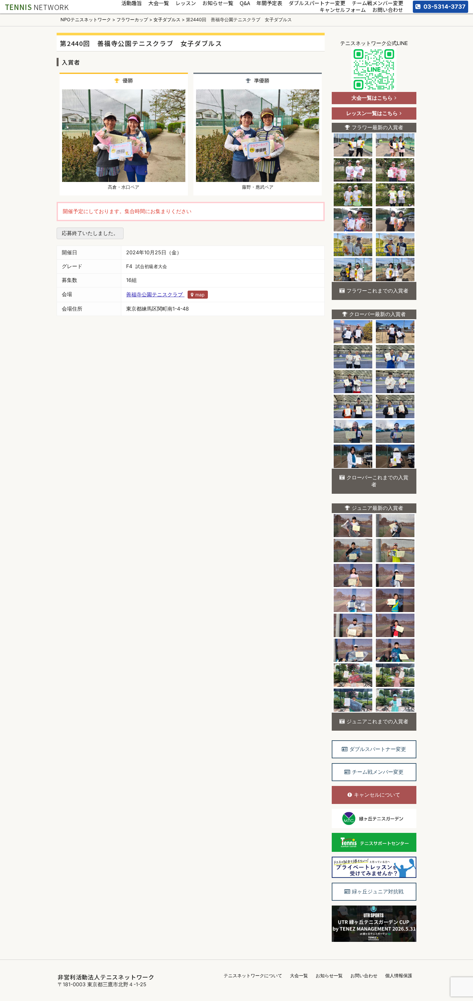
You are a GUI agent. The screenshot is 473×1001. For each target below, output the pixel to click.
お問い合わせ (387, 10)
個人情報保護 (398, 975)
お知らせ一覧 (217, 3)
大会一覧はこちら (372, 98)
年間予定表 (269, 3)
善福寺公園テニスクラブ (165, 294)
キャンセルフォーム (343, 10)
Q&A (245, 3)
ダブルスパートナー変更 (317, 3)
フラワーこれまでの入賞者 (377, 290)
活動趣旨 (131, 3)
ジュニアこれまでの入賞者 (377, 721)
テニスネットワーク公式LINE (374, 43)
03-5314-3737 (444, 6)
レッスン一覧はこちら (372, 113)
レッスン (185, 3)
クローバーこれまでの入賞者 (377, 481)
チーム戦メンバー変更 (377, 3)
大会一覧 (158, 3)
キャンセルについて (377, 794)
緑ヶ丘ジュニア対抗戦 (377, 891)
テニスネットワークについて (253, 975)
